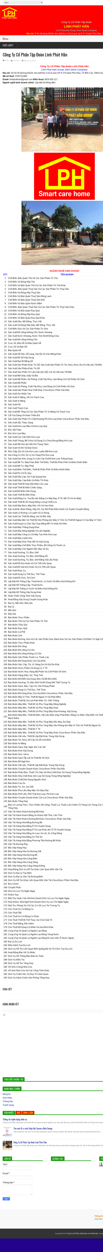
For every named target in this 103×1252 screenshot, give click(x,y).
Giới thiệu (16, 61)
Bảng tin (7, 1094)
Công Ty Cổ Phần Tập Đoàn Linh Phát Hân (30, 1142)
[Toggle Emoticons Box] (4, 1014)
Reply (7, 61)
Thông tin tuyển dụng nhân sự (15, 1119)
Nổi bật (8, 45)
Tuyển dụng (8, 1105)
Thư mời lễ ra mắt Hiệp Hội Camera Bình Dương (32, 1128)
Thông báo (8, 1101)
